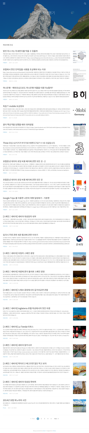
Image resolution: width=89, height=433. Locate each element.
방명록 (41, 35)
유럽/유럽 (5, 226)
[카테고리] (4, 3)
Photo (4, 408)
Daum (44, 430)
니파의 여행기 (44, 13)
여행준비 (5, 62)
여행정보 (5, 81)
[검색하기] (85, 3)
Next (55, 418)
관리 (53, 35)
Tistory (54, 430)
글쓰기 (35, 35)
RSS (47, 35)
